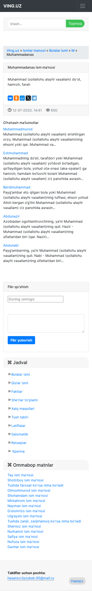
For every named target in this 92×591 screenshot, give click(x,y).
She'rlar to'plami (24, 400)
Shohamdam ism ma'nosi (27, 495)
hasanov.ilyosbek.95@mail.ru (30, 578)
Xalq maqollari (22, 408)
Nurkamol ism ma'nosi (25, 531)
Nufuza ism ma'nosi (23, 542)
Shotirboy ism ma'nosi (25, 480)
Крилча (18, 451)
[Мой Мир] (22, 98)
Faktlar (16, 391)
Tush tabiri (19, 417)
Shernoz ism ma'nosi (24, 526)
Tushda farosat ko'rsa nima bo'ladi (35, 485)
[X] (28, 98)
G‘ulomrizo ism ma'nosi (26, 511)
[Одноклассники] (16, 98)
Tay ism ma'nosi (20, 475)
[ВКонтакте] (10, 98)
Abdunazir (11, 216)
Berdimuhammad (16, 187)
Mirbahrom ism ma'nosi (26, 500)
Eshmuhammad (15, 153)
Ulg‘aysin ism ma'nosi (24, 516)
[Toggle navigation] (83, 6)
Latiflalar (18, 425)
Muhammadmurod (18, 129)
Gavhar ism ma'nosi (23, 547)
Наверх (77, 581)
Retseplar (19, 443)
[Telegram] (34, 98)
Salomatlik (19, 434)
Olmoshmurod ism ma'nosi (28, 490)
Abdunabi (11, 245)
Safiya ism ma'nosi (22, 536)
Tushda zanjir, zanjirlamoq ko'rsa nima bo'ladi (44, 521)
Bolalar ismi (20, 374)
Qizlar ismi (19, 383)
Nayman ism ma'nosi (24, 506)
